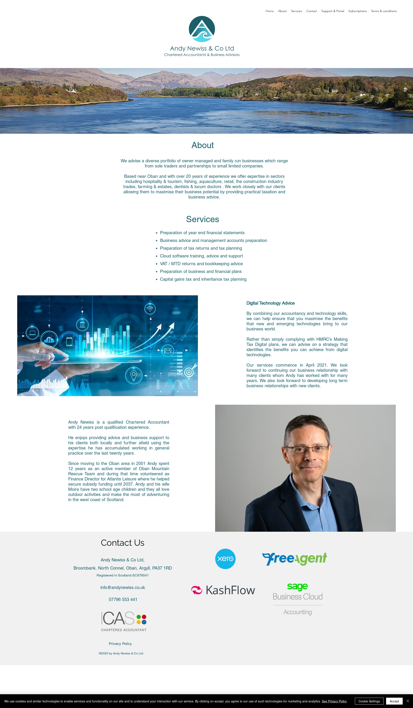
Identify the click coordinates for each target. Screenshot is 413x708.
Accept (394, 701)
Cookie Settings (369, 701)
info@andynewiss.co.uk (122, 587)
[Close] (407, 701)
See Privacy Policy (334, 701)
